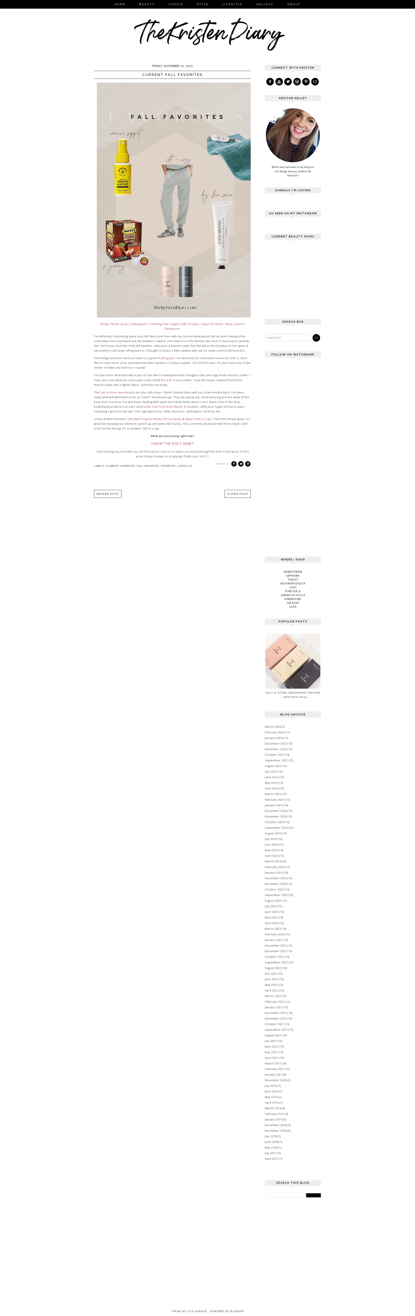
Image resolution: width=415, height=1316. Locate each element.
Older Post (238, 493)
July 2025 (271, 771)
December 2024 (276, 811)
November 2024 (276, 816)
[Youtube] (279, 82)
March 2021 (273, 1063)
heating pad (165, 358)
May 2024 (271, 850)
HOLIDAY (265, 4)
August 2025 (273, 766)
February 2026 (274, 732)
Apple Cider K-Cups (184, 324)
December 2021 (276, 1013)
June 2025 (271, 777)
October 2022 (274, 957)
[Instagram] (297, 82)
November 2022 (276, 951)
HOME (120, 4)
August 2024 (273, 833)
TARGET (293, 579)
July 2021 (271, 1041)
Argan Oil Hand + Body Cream (221, 324)
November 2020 (276, 1080)
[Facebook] (270, 82)
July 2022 (271, 973)
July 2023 (271, 906)
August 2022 (273, 968)
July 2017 (271, 1153)
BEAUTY (147, 4)
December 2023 (276, 878)
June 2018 (271, 1142)
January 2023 (273, 940)
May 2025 (271, 783)
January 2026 (273, 738)
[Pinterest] (306, 82)
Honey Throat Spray (114, 324)
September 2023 (276, 895)
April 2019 (271, 1103)
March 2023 (273, 929)
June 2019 (271, 1091)
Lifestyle (184, 466)
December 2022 (276, 945)
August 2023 (273, 901)
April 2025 (271, 788)
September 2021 (276, 1030)
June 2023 (271, 912)
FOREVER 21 (293, 591)
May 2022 (271, 985)
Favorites (168, 466)
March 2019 (273, 1108)
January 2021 (273, 1074)
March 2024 (273, 861)
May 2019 (271, 1097)
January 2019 (273, 1119)
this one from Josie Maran (164, 407)
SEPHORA (293, 576)
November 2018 (276, 1131)
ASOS (293, 587)
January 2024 (273, 872)
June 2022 (271, 979)
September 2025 (276, 760)
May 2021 (271, 1052)
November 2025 (276, 749)
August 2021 (273, 1035)
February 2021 (274, 1069)
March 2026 (273, 727)
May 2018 (271, 1147)
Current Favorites (120, 466)
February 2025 (274, 800)
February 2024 (274, 867)
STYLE (203, 4)
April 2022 (271, 990)
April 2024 (271, 856)
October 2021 (274, 1024)
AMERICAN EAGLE (293, 595)
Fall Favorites (148, 466)
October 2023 (274, 889)
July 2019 (271, 1086)
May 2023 (271, 917)
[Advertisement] (297, 281)
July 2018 (271, 1136)
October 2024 (274, 822)
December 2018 (276, 1125)
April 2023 (271, 923)
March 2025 (273, 794)
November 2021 (276, 1018)
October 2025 (274, 755)
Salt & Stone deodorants (117, 392)
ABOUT (293, 4)
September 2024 (276, 828)
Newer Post (107, 493)
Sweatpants (139, 324)
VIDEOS (175, 4)
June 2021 (271, 1046)
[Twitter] (288, 82)
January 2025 (273, 805)
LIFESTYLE (232, 4)
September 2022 (276, 962)
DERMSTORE (292, 599)
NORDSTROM (293, 572)
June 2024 (271, 844)
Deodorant (172, 329)
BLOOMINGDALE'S (293, 583)
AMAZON (293, 602)
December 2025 (276, 743)
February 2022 (274, 1002)
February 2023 (274, 934)
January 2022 (273, 1007)
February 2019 (274, 1114)
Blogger (237, 1311)
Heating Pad (159, 324)
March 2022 (273, 996)
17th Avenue (197, 1311)
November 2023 (276, 884)
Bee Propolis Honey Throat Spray (157, 419)
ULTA (292, 607)
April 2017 (271, 1159)
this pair (167, 380)
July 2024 (271, 839)
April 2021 (271, 1058)
